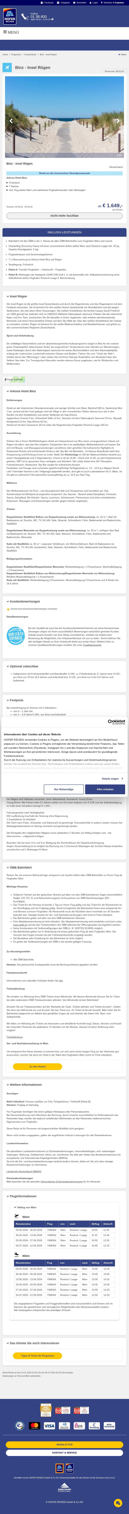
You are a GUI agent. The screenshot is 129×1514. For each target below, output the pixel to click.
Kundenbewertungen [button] (25, 601)
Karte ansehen (15, 379)
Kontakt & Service (64, 1452)
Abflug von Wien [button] (26, 1207)
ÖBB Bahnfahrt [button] (21, 867)
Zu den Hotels (38, 1066)
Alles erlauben (105, 789)
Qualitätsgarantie (92, 645)
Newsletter (81, 3)
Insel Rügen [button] (18, 296)
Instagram (65, 3)
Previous (10, 120)
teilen (123, 54)
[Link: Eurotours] (64, 1487)
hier (61, 980)
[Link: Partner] (60, 1468)
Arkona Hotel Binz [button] (23, 391)
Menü (13, 32)
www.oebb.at (20, 924)
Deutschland (30, 54)
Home (5, 54)
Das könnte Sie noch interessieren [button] (34, 1343)
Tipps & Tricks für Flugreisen (37, 1355)
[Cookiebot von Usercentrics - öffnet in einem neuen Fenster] (110, 722)
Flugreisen (16, 54)
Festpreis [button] (16, 700)
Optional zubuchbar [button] (24, 666)
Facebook (48, 3)
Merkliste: (113, 3)
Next (118, 120)
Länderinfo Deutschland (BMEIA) (24, 1171)
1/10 (119, 155)
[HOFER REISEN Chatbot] (118, 1503)
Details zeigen (110, 778)
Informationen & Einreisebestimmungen (62, 1181)
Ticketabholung (15, 1037)
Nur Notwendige (63, 789)
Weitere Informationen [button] (26, 1084)
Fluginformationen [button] (23, 1196)
